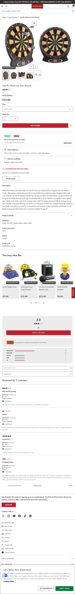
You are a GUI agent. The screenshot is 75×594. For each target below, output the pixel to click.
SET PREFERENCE (46, 588)
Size (3, 104)
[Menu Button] (2, 6)
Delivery (7, 537)
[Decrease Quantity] (4, 119)
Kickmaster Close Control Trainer (27, 288)
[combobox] (37, 109)
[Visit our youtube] (14, 516)
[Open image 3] (21, 75)
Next (71, 486)
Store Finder (8, 526)
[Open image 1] (5, 75)
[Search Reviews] (71, 368)
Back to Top (37, 485)
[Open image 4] (29, 75)
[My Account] (68, 6)
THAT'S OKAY (64, 588)
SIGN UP (8, 505)
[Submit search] (6, 6)
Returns (7, 541)
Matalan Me (8, 545)
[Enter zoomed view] (34, 23)
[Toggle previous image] (31, 67)
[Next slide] (43, 302)
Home (4, 17)
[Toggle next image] (35, 67)
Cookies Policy (9, 581)
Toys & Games (12, 17)
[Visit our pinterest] (30, 516)
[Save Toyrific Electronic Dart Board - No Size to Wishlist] (71, 125)
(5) (3, 93)
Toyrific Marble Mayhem (62, 288)
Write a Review (7, 95)
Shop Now (11, 179)
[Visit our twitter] (3, 516)
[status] (10, 119)
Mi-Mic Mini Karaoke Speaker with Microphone (46, 288)
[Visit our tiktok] (25, 516)
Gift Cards (8, 534)
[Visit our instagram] (8, 516)
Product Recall (9, 549)
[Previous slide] (31, 302)
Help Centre (8, 530)
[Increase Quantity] (16, 119)
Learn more (67, 143)
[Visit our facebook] (19, 516)
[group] (5, 296)
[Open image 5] (37, 75)
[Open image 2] (13, 75)
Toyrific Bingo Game (9, 287)
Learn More (45, 153)
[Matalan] (37, 6)
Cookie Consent (9, 552)
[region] (37, 579)
